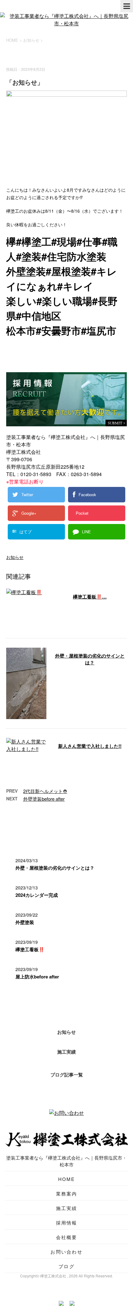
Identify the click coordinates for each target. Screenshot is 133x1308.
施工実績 (66, 1051)
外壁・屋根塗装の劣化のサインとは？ (90, 659)
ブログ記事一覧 (66, 1074)
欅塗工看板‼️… (90, 596)
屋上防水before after (37, 976)
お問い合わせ (66, 1251)
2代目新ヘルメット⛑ (45, 791)
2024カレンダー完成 (36, 895)
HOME (66, 1179)
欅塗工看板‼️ (30, 949)
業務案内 (66, 1193)
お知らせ (15, 557)
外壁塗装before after (44, 798)
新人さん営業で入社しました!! (90, 746)
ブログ (66, 1266)
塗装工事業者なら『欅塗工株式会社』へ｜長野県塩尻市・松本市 (66, 1161)
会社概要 (66, 1237)
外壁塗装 (24, 922)
